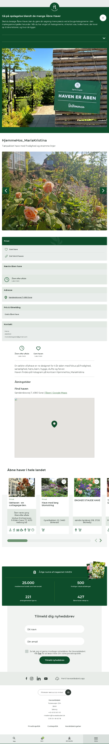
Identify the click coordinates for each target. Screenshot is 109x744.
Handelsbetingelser (73, 726)
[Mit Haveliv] (69, 737)
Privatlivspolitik (34, 726)
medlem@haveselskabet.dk (54, 715)
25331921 (8, 334)
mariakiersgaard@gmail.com (16, 337)
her (39, 653)
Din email (32, 641)
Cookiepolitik (52, 726)
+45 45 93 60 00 (54, 712)
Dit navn (31, 629)
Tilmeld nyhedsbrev (54, 660)
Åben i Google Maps (56, 393)
